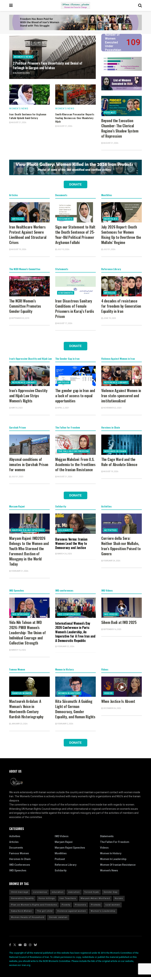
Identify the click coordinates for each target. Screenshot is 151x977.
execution (74, 892)
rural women (112, 904)
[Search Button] (140, 5)
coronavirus (40, 892)
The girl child (44, 911)
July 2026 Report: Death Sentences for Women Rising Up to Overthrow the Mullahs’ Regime (121, 234)
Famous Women (21, 693)
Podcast (109, 112)
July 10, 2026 (63, 249)
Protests (96, 904)
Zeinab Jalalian (58, 917)
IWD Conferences (69, 614)
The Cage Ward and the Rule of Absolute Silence (119, 461)
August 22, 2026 (22, 73)
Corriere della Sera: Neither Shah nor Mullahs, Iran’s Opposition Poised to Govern (121, 545)
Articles (17, 219)
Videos (108, 693)
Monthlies (110, 219)
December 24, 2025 (112, 708)
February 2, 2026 (65, 724)
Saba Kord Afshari (21, 911)
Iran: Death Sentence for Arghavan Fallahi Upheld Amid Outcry (27, 116)
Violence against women (71, 911)
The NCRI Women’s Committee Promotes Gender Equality (25, 306)
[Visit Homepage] (75, 5)
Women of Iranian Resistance (118, 865)
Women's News (23, 57)
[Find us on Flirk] (25, 945)
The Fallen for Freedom (73, 451)
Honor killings (46, 898)
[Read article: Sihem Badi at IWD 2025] (121, 608)
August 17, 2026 (64, 323)
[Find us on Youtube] (20, 945)
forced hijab (92, 892)
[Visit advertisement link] (75, 22)
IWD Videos (111, 614)
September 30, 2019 (20, 318)
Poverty (66, 904)
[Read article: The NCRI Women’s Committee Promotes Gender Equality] (29, 286)
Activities (110, 530)
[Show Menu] (11, 5)
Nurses (119, 898)
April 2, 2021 (63, 408)
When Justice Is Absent (118, 701)
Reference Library (24, 382)
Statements (65, 293)
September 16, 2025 (112, 629)
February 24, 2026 (111, 561)
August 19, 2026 (18, 249)
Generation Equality (22, 898)
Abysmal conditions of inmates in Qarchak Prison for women (28, 464)
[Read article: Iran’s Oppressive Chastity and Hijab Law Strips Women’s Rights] (29, 376)
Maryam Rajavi (64, 842)
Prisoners (80, 904)
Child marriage (19, 892)
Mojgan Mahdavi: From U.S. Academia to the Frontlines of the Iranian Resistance (75, 464)
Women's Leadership (103, 911)
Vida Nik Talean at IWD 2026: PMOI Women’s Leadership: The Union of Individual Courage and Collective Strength (27, 633)
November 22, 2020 (112, 408)
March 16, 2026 (18, 650)
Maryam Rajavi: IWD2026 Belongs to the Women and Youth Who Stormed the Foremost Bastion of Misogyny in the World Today (29, 551)
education (58, 892)
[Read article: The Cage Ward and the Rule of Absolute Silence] (121, 445)
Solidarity (65, 530)
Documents (65, 219)
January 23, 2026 (19, 724)
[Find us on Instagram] (30, 945)
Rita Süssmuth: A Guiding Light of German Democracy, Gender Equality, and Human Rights (75, 708)
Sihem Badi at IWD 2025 (119, 622)
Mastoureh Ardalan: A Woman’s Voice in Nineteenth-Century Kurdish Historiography (26, 708)
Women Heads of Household (27, 917)
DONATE (75, 184)
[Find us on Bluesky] (35, 945)
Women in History (69, 693)
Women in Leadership (113, 859)
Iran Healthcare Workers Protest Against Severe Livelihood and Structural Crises (27, 234)
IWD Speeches (20, 614)
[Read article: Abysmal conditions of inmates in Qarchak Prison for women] (29, 445)
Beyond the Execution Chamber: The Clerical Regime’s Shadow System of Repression (119, 128)
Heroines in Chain (115, 451)
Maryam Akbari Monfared (95, 898)
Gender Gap (110, 892)
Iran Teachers (67, 898)
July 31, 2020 (17, 476)
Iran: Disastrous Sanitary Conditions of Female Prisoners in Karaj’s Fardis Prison (74, 308)
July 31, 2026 (109, 249)
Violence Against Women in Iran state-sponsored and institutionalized (121, 395)
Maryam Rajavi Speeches (28, 530)
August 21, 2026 (18, 122)
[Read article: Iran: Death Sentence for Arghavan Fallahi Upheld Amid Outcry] (29, 94)
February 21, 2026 (19, 571)
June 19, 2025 (109, 318)
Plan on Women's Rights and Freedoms (34, 904)
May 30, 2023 (17, 408)
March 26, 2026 (64, 554)
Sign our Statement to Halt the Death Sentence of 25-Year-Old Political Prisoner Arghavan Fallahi (75, 234)
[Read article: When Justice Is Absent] (121, 687)
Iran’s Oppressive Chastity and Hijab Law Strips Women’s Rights (28, 395)
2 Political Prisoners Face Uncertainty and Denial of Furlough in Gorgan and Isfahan (47, 65)
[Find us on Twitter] (14, 945)
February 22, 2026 (65, 646)
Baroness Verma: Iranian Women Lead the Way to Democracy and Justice (71, 543)
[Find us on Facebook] (10, 945)
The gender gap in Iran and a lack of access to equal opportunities (75, 395)
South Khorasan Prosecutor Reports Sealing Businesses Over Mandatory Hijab (74, 117)
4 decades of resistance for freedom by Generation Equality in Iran (121, 306)
